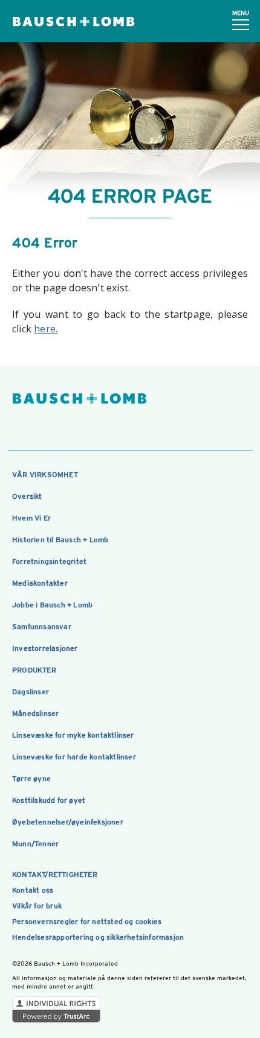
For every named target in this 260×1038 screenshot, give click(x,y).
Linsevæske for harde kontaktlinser (74, 757)
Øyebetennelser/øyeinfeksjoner (67, 822)
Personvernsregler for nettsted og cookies (86, 921)
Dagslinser (30, 692)
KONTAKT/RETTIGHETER (54, 874)
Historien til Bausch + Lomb (60, 540)
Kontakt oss (32, 890)
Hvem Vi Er (31, 518)
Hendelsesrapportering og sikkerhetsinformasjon (98, 937)
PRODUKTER (34, 670)
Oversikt (27, 496)
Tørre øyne (31, 778)
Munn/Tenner (35, 844)
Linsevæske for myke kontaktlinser (73, 735)
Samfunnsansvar (41, 626)
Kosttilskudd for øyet (48, 800)
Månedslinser (35, 713)
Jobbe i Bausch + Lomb (52, 605)
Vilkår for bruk (37, 906)
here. (45, 328)
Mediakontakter (40, 583)
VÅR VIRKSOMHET (45, 474)
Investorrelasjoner (45, 648)
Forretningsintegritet (49, 561)
